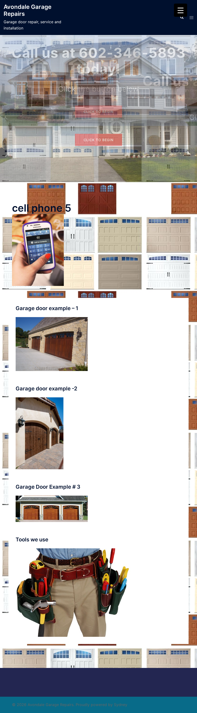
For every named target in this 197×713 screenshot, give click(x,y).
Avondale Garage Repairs (27, 10)
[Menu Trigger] (180, 10)
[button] (182, 17)
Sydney (120, 704)
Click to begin (98, 140)
